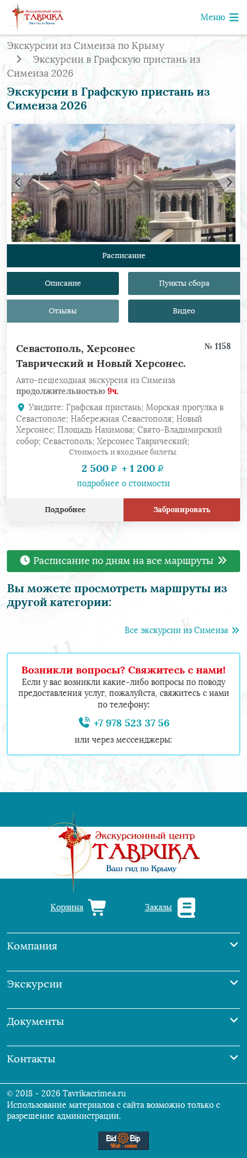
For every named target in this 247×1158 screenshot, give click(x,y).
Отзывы (63, 310)
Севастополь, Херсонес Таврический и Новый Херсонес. (101, 355)
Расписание (123, 255)
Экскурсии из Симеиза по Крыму (85, 46)
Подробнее (65, 509)
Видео (184, 310)
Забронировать (181, 509)
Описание (63, 283)
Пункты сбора (184, 283)
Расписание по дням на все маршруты (123, 561)
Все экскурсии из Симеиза (177, 630)
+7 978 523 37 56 (130, 722)
